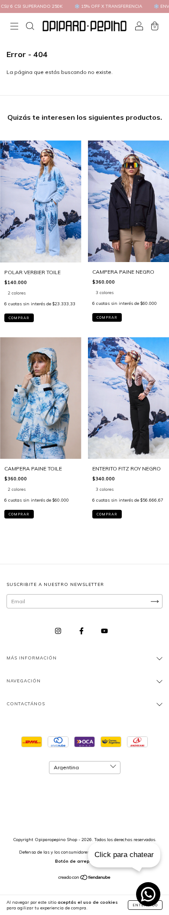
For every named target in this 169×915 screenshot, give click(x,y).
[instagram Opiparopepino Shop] (58, 631)
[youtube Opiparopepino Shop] (104, 631)
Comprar (19, 318)
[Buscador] (30, 27)
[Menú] (14, 27)
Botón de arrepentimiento (84, 861)
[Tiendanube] (85, 878)
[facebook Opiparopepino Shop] (82, 631)
